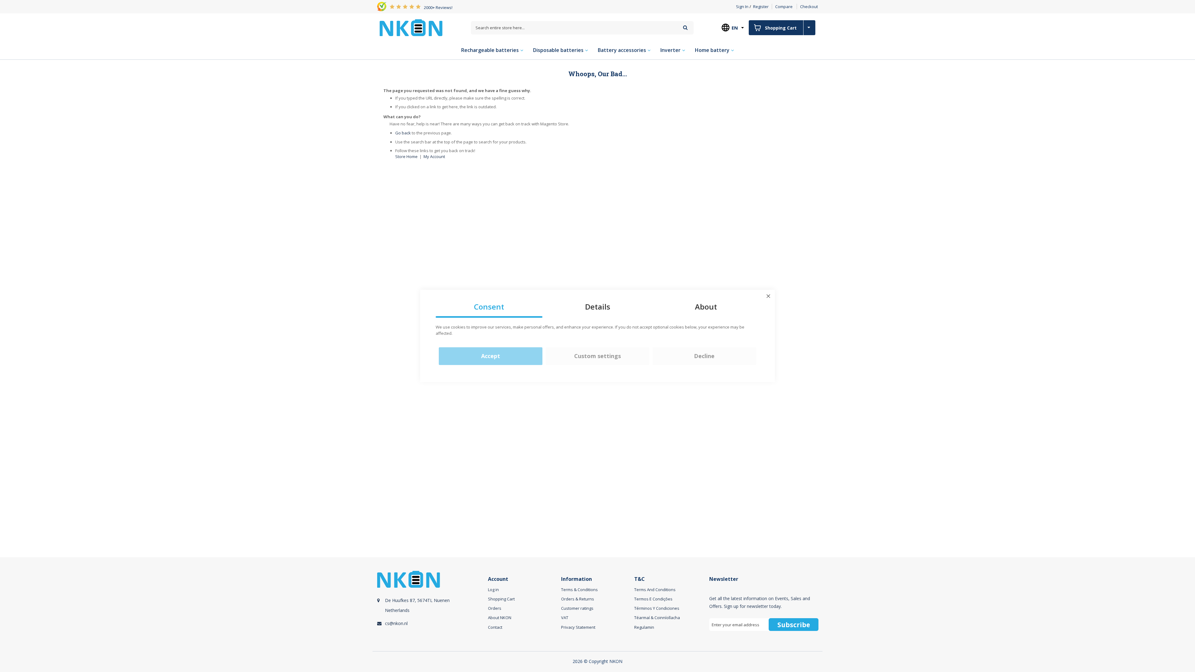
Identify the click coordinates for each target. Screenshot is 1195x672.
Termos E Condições (653, 599)
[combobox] (582, 28)
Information (576, 579)
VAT (564, 617)
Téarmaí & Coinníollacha (657, 617)
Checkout (809, 6)
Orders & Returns (577, 599)
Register (761, 6)
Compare (784, 6)
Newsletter (723, 579)
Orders (494, 608)
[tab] (431, 608)
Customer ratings (577, 608)
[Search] (685, 27)
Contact (495, 627)
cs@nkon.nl (396, 623)
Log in (493, 589)
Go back (403, 133)
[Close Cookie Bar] (768, 296)
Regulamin (644, 627)
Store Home (406, 156)
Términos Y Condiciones (656, 608)
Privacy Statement (578, 627)
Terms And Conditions (655, 589)
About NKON (499, 617)
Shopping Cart (501, 599)
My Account (434, 156)
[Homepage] (411, 27)
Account (498, 579)
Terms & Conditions (579, 589)
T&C (639, 579)
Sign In (742, 6)
